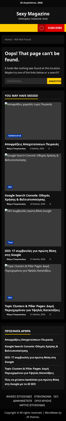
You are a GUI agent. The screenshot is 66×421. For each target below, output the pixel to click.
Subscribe (55, 28)
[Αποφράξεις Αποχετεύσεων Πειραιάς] (33, 121)
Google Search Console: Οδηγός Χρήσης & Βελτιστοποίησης (27, 197)
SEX (10, 187)
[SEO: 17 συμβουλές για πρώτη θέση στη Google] (33, 227)
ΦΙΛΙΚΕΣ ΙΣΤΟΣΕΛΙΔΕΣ (19, 396)
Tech (10, 242)
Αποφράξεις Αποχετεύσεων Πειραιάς (32, 144)
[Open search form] (34, 28)
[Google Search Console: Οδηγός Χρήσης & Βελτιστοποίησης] (33, 172)
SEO (56, 396)
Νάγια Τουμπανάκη (16, 148)
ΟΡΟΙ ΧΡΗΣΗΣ (42, 401)
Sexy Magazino (33, 14)
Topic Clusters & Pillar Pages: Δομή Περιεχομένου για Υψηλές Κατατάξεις (32, 308)
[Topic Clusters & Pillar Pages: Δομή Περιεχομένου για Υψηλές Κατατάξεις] (33, 283)
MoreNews (51, 412)
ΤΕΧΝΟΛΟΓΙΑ (14, 135)
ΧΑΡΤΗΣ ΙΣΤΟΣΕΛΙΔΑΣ (32, 405)
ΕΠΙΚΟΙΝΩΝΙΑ (42, 396)
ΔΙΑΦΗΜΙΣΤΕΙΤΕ (22, 401)
